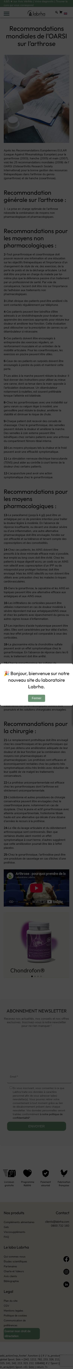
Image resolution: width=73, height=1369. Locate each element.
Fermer (36, 698)
